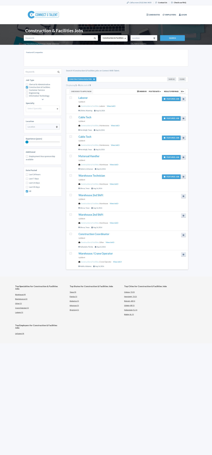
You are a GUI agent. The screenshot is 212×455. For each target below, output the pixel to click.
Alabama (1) (74, 301)
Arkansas (89, 169)
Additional (30, 152)
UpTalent (81, 102)
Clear (182, 79)
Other (101, 242)
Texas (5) (73, 292)
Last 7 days (34, 178)
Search (172, 38)
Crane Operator (105, 262)
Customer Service (37, 90)
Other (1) (18, 303)
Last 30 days (34, 187)
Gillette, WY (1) (129, 305)
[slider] (27, 142)
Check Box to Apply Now (81, 91)
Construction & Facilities (39, 87)
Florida (90, 247)
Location (30, 121)
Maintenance (104, 125)
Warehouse (103, 164)
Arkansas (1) (74, 305)
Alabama (88, 266)
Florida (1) (73, 296)
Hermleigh (83, 130)
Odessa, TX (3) (129, 292)
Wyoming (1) (74, 310)
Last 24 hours (35, 174)
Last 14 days (34, 182)
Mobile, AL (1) (129, 314)
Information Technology (39, 95)
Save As (172, 79)
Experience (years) (34, 138)
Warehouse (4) (20, 294)
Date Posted (31, 170)
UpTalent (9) (19, 333)
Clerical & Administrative (39, 84)
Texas (90, 130)
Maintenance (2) (21, 299)
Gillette (82, 110)
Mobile (82, 266)
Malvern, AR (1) (129, 301)
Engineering (34, 93)
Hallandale (84, 247)
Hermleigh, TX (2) (130, 296)
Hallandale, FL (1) (130, 310)
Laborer (102, 106)
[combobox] (114, 38)
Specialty (30, 103)
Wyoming (89, 110)
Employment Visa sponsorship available (40, 158)
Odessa (82, 188)
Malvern (83, 169)
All (30, 191)
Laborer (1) (19, 312)
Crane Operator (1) (22, 308)
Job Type (30, 80)
